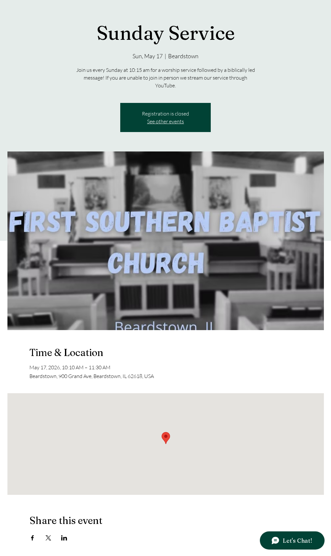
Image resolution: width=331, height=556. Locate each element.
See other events (165, 121)
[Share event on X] (48, 537)
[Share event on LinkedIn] (64, 537)
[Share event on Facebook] (32, 537)
